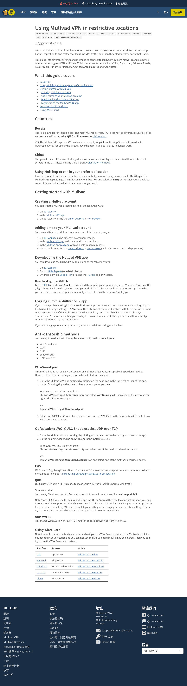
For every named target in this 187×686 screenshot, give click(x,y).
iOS (38, 37)
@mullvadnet (155, 615)
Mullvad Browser (14, 642)
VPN (23, 12)
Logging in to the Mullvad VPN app (60, 103)
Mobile (112, 33)
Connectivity (57, 33)
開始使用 (177, 12)
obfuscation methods (98, 162)
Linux (91, 33)
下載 (53, 12)
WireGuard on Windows (91, 566)
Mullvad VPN (11, 637)
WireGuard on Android (90, 560)
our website (50, 211)
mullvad (152, 633)
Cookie (54, 628)
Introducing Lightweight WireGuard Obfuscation (88, 473)
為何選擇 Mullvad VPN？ (18, 651)
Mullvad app (42, 33)
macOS (136, 33)
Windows (81, 33)
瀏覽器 (33, 12)
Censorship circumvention (67, 37)
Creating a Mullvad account (56, 92)
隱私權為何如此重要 (71, 12)
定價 (44, 12)
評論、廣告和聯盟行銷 (63, 642)
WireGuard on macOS (90, 572)
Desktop (147, 33)
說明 (6, 618)
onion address (76, 218)
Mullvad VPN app (56, 215)
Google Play (65, 274)
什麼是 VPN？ (12, 656)
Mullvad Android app (58, 245)
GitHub (46, 285)
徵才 (6, 674)
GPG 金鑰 (107, 636)
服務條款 (55, 632)
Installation (124, 33)
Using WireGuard (49, 110)
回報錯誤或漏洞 (59, 646)
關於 (6, 613)
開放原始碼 (56, 618)
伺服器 (7, 623)
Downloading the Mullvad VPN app (60, 99)
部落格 (7, 632)
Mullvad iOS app (55, 241)
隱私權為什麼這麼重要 (17, 647)
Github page (55, 271)
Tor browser (94, 218)
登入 (166, 12)
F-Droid (91, 274)
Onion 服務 (108, 642)
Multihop (47, 37)
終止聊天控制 (11, 665)
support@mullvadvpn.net (117, 630)
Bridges (70, 33)
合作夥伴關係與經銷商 (63, 637)
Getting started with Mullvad (55, 89)
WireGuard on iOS (88, 554)
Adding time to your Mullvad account (61, 96)
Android (101, 33)
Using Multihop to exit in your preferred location (66, 85)
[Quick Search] (157, 12)
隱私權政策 (56, 623)
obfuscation (99, 136)
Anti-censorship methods (54, 106)
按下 (6, 670)
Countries (45, 82)
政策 (52, 613)
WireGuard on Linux (89, 578)
